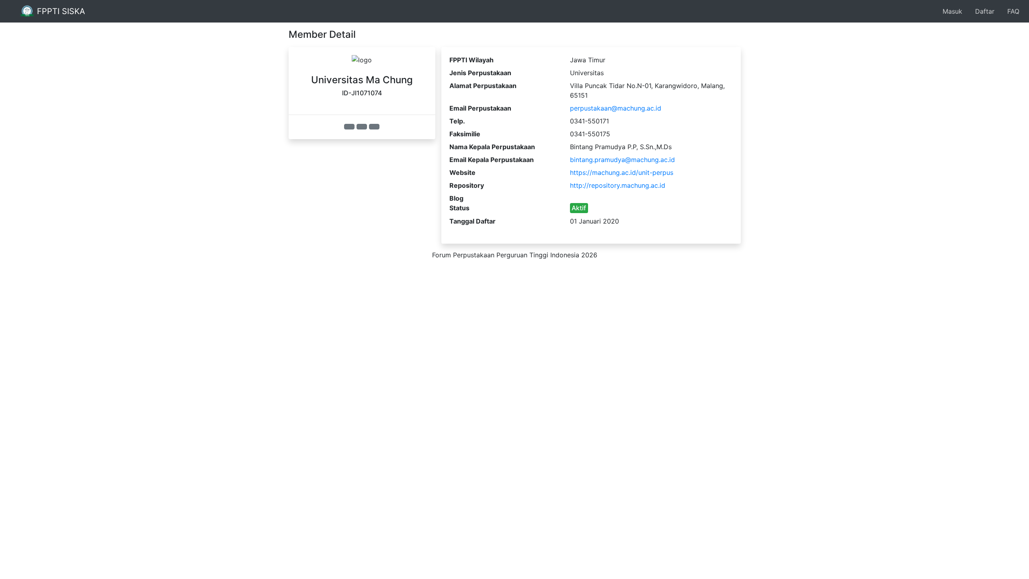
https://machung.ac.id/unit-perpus (621, 172)
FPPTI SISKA (60, 11)
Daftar (984, 11)
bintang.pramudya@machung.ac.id (622, 160)
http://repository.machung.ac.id (617, 185)
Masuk (952, 11)
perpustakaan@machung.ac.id (615, 108)
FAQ (1013, 11)
